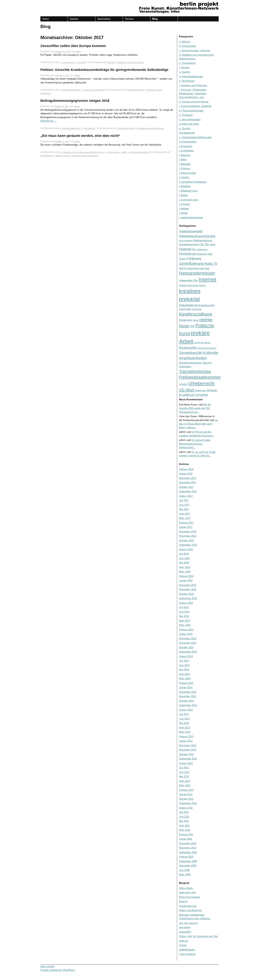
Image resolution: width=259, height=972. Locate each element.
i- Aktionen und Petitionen (93, 90)
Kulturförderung (188, 305)
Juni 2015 (184, 611)
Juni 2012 (184, 772)
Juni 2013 (184, 718)
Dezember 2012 (187, 745)
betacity (183, 901)
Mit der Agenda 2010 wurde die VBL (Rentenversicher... (195, 408)
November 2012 (187, 749)
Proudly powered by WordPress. (58, 970)
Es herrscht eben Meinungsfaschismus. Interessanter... (194, 444)
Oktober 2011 (186, 798)
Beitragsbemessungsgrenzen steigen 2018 (74, 101)
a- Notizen (184, 41)
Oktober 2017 (186, 487)
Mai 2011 (184, 821)
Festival (185, 249)
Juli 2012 (184, 767)
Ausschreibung (186, 240)
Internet (111, 62)
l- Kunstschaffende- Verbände (195, 106)
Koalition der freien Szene (192, 285)
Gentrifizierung (47, 155)
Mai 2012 (184, 776)
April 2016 (184, 567)
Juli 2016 (184, 553)
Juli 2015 (184, 607)
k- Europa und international (193, 101)
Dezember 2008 (187, 865)
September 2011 (188, 803)
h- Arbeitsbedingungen (70, 90)
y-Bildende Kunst (188, 190)
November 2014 (187, 642)
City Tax (204, 244)
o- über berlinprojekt (190, 119)
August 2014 (186, 656)
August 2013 (186, 709)
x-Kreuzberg (185, 146)
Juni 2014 (184, 665)
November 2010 (187, 847)
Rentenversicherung (207, 348)
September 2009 (188, 861)
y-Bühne (183, 195)
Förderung (194, 258)
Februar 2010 (186, 856)
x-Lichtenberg (186, 150)
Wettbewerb (200, 390)
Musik (196, 320)
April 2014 (184, 674)
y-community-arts (188, 199)
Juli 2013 (184, 714)
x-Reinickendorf (187, 173)
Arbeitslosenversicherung (197, 236)
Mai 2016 (184, 562)
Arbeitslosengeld (190, 231)
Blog (155, 18)
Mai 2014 (184, 669)
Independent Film (188, 280)
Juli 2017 (184, 500)
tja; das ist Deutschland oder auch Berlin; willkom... (198, 424)
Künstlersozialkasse (195, 314)
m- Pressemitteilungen (191, 110)
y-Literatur (184, 204)
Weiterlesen (48, 120)
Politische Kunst (62, 155)
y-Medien (184, 208)
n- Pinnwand (185, 115)
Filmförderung (187, 253)
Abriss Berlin (186, 888)
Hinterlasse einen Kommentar (130, 62)
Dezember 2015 (187, 585)
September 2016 (188, 544)
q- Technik (80, 62)
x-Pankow (184, 168)
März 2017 (185, 518)
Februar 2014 (186, 683)
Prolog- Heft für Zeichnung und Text (198, 936)
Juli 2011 (184, 812)
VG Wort (186, 390)
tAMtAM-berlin (187, 949)
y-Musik (183, 213)
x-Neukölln (185, 164)
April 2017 (184, 513)
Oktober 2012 (186, 754)
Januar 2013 (185, 740)
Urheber (183, 384)
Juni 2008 (184, 870)
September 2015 (188, 598)
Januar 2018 (185, 473)
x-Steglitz (184, 177)
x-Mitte (124, 152)
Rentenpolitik (188, 347)
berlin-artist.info (187, 892)
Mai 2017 (184, 509)
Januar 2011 (185, 838)
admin (78, 51)
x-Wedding (185, 186)
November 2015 (187, 589)
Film (194, 249)
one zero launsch (188, 923)
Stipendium (185, 366)
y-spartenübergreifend (138, 152)
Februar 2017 (186, 522)
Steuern (207, 362)
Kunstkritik (197, 309)
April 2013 (184, 727)
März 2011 (184, 830)
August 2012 (186, 763)
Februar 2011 (186, 834)
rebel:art (183, 940)
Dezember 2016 (187, 531)
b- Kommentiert (187, 46)
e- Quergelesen (67, 62)
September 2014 (188, 651)
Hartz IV (210, 264)
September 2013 (188, 705)
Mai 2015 (184, 616)
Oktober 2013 (186, 700)
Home (45, 18)
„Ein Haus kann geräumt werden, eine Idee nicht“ (80, 136)
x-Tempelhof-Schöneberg (192, 181)
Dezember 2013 (187, 692)
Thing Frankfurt (187, 954)
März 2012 (185, 785)
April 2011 (184, 825)
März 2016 (185, 571)
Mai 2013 (184, 723)
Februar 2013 (186, 736)
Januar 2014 (185, 687)
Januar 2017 (185, 527)
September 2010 (188, 852)
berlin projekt (47, 966)
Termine (129, 18)
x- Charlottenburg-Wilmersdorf (195, 137)
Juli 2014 (184, 660)
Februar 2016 (186, 576)
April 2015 (184, 620)
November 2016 (187, 536)
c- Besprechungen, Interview (194, 50)
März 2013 (185, 732)
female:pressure (188, 906)
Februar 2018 (186, 469)
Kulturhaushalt (206, 305)
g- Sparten (184, 72)
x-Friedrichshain (187, 141)
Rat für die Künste (202, 342)
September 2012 (188, 758)
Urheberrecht (201, 383)
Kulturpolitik (185, 309)
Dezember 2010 (187, 843)
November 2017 (187, 482)
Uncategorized (187, 132)
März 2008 (185, 874)
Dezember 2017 (187, 478)
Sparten (74, 18)
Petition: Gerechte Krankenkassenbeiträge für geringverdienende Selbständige (104, 70)
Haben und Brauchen (190, 910)
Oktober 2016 (186, 540)
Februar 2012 (186, 790)
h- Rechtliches (88, 128)
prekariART (185, 931)
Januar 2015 (185, 634)
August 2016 (186, 549)
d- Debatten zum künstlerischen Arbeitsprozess (82, 152)
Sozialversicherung (136, 90)
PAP (192, 326)
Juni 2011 (184, 816)
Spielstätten (103, 18)
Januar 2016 (185, 580)
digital (212, 244)
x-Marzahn (185, 155)
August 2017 (186, 496)
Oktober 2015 (186, 594)
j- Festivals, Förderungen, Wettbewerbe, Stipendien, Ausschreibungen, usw (193, 93)
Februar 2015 (186, 629)
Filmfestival (202, 249)
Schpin (183, 945)
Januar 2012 (185, 794)
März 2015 (185, 625)
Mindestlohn (185, 320)
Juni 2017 (184, 504)
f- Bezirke (184, 67)
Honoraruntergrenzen (197, 273)
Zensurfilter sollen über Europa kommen (73, 46)
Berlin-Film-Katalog (189, 897)
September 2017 (188, 491)
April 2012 (184, 781)
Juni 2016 (184, 558)
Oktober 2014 (186, 647)
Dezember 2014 (187, 638)
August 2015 (186, 602)
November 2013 (187, 696)
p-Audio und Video (189, 123)
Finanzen (202, 253)
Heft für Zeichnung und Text (194, 268)
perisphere (184, 927)
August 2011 (186, 807)
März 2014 (185, 678)
